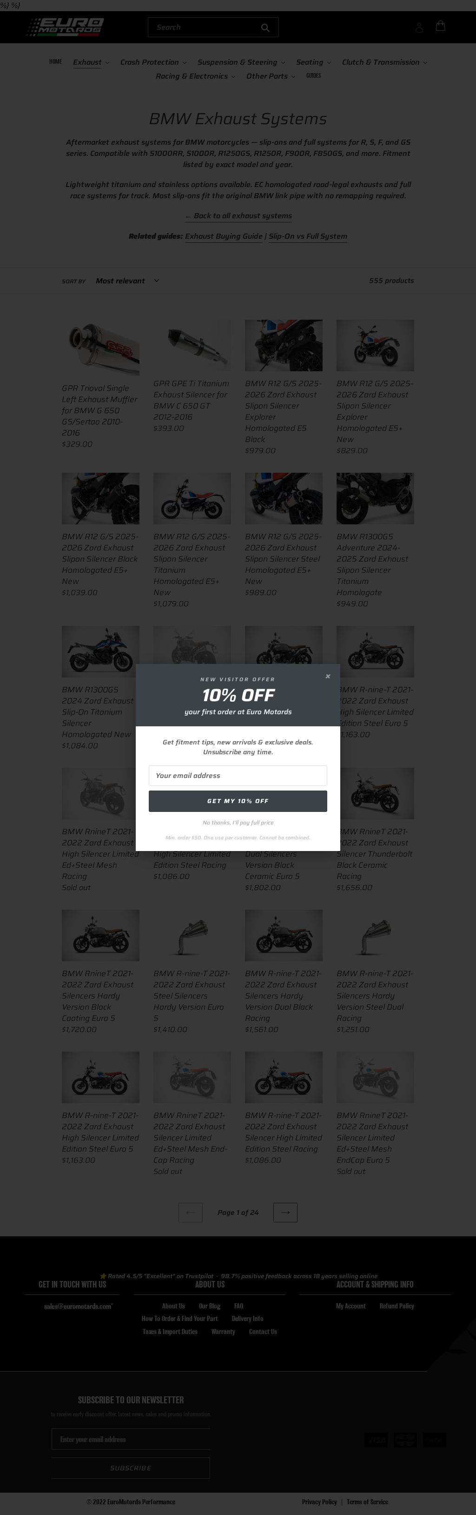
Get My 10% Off (238, 801)
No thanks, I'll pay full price (238, 822)
